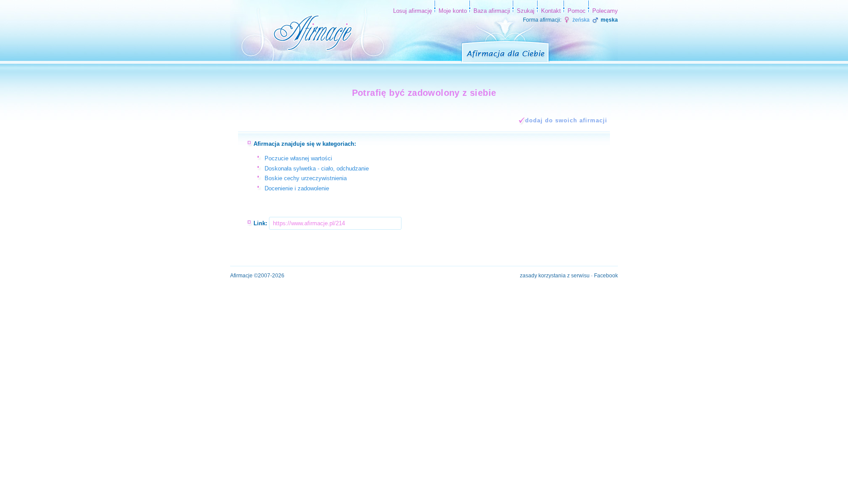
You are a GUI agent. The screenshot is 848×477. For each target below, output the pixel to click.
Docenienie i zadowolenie (297, 188)
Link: (260, 223)
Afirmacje (241, 276)
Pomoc (577, 11)
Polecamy (605, 11)
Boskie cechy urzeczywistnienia (306, 178)
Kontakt (551, 11)
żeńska (580, 20)
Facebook (606, 276)
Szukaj (525, 11)
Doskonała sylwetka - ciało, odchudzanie (317, 168)
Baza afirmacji (491, 11)
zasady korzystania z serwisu (555, 276)
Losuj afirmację (412, 11)
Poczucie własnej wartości (298, 158)
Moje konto (453, 11)
